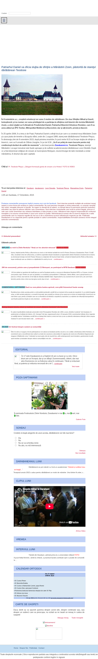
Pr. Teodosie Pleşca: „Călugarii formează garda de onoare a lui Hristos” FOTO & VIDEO (41, 167)
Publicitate (33, 648)
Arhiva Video (80, 531)
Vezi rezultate (80, 453)
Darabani (30, 188)
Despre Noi (24, 648)
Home (16, 648)
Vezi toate (75, 366)
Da (19, 438)
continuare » (58, 259)
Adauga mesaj (62, 618)
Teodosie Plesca (63, 188)
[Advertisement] (49, 43)
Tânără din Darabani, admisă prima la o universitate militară (54, 555)
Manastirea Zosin (76, 188)
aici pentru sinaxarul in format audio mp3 (62, 598)
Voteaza (82, 451)
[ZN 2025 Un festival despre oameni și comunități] (5, 334)
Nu (19, 440)
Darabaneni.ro (12, 6)
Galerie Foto (80, 419)
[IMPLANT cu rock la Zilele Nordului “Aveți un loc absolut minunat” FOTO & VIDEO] (5, 255)
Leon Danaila (50, 188)
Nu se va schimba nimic (28, 443)
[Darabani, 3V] (50, 409)
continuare (58, 363)
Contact (41, 648)
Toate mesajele (77, 618)
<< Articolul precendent (10, 236)
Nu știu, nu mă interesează (29, 445)
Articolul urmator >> (88, 236)
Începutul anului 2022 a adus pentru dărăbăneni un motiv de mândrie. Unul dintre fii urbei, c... (49, 472)
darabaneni (39, 188)
